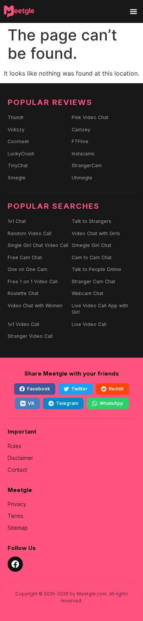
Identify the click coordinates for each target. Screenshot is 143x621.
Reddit (116, 389)
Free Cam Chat (25, 257)
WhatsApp (111, 403)
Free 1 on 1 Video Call (33, 281)
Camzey (81, 129)
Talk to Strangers (91, 221)
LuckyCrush (21, 153)
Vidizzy (16, 129)
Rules (14, 446)
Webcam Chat (87, 293)
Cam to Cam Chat (92, 257)
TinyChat (18, 165)
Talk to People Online (96, 269)
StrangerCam (87, 165)
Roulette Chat (23, 293)
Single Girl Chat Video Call (38, 245)
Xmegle (17, 178)
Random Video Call (29, 233)
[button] (133, 11)
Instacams (83, 153)
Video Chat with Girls (96, 233)
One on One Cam (27, 269)
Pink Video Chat (90, 117)
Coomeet (18, 141)
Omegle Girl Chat (91, 245)
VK (31, 403)
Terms (15, 516)
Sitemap (18, 527)
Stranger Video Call (30, 336)
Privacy (17, 504)
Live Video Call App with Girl (100, 309)
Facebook (38, 389)
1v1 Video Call (23, 324)
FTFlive (80, 141)
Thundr (16, 117)
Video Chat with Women (35, 305)
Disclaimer (20, 458)
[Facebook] (15, 564)
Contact (17, 469)
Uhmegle (82, 178)
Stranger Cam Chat (93, 281)
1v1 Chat (17, 221)
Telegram (67, 403)
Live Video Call (89, 324)
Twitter (79, 389)
